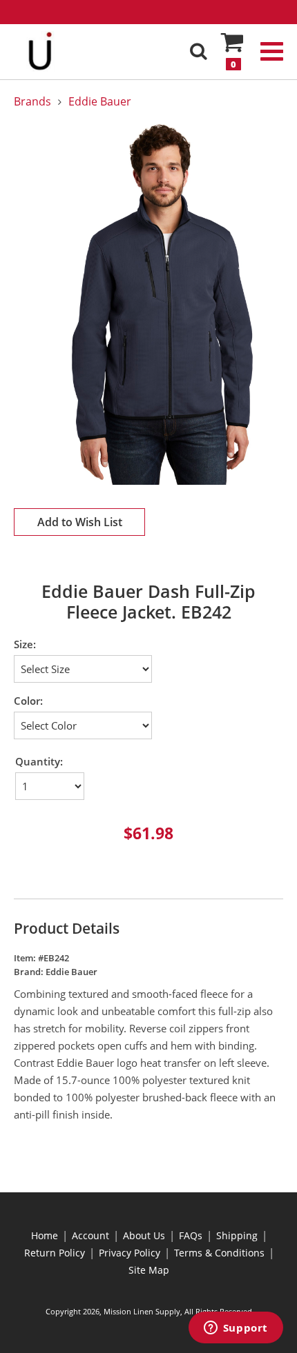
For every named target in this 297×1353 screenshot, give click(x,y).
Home (44, 1235)
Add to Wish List (79, 522)
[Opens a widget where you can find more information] (235, 1329)
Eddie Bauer (99, 101)
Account (90, 1235)
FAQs (190, 1235)
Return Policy (54, 1252)
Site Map (148, 1269)
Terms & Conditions (219, 1252)
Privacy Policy (129, 1252)
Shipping (237, 1235)
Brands (32, 101)
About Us (144, 1235)
